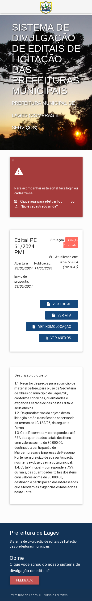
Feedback (24, 580)
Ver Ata (64, 315)
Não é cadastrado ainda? (39, 206)
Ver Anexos (60, 338)
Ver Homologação (54, 327)
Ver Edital (62, 304)
